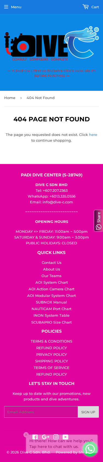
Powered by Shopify (74, 452)
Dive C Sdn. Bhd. (35, 452)
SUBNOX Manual (51, 302)
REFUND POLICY (51, 348)
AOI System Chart (51, 282)
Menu (16, 7)
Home (9, 97)
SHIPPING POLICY (51, 361)
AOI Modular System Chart (51, 295)
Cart (94, 7)
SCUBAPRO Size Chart (51, 322)
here (93, 134)
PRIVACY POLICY (51, 354)
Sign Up (88, 412)
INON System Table (51, 315)
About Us (51, 269)
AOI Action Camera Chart (51, 289)
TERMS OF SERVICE (51, 367)
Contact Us (52, 262)
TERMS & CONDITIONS (51, 341)
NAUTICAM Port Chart (51, 309)
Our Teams (51, 276)
